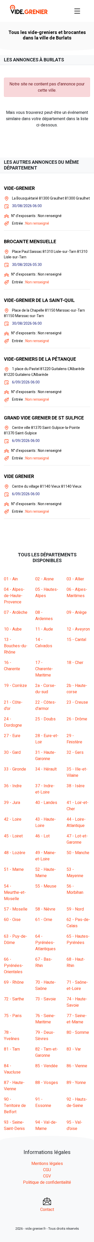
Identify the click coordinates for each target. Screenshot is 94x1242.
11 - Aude (44, 629)
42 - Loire (12, 819)
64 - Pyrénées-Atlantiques (45, 942)
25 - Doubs (45, 719)
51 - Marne (14, 869)
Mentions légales (47, 1164)
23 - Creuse (77, 702)
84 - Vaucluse (12, 1069)
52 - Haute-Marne (45, 872)
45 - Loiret (13, 836)
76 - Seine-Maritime (45, 1019)
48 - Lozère (14, 853)
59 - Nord (75, 909)
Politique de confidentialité (47, 1182)
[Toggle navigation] (77, 11)
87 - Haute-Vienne (14, 1086)
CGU (47, 1170)
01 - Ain (11, 579)
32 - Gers (75, 752)
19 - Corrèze (15, 686)
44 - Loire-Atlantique (76, 822)
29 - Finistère (74, 739)
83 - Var (74, 1049)
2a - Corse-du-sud (45, 689)
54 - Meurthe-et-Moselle (15, 892)
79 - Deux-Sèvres (45, 1035)
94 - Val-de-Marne (46, 1125)
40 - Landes (46, 803)
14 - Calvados (43, 643)
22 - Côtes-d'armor (45, 705)
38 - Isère (76, 786)
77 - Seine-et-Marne (77, 1019)
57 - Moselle (15, 909)
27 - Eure (12, 736)
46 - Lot (42, 836)
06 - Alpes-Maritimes (77, 592)
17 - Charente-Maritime (44, 669)
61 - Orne (43, 920)
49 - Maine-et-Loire (45, 856)
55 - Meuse (45, 886)
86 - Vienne (77, 1066)
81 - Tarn (12, 1049)
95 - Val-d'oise (74, 1125)
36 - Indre (13, 786)
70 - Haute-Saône (45, 985)
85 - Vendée (46, 1066)
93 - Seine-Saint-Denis (14, 1125)
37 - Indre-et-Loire (45, 789)
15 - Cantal (76, 640)
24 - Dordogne (13, 722)
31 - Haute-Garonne (45, 755)
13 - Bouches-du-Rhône (15, 646)
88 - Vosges (46, 1083)
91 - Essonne (43, 1102)
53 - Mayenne (75, 872)
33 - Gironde (15, 769)
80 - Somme (78, 1032)
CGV (47, 1176)
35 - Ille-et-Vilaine (77, 772)
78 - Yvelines (11, 1035)
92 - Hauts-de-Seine (77, 1102)
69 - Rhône (14, 982)
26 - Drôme (77, 719)
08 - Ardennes (44, 615)
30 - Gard (12, 752)
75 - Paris (13, 1016)
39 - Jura (12, 803)
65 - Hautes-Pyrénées (78, 939)
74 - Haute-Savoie (77, 1002)
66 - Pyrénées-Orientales (13, 965)
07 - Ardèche (15, 612)
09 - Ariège (77, 612)
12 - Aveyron (78, 629)
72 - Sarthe (14, 999)
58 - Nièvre (45, 909)
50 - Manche (78, 853)
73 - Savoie (45, 999)
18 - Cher (75, 663)
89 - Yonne (76, 1083)
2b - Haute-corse (77, 689)
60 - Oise (12, 920)
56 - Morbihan (75, 889)
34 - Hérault (46, 769)
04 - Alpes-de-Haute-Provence (14, 595)
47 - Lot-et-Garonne (77, 839)
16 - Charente (12, 666)
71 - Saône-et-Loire (77, 985)
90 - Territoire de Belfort (15, 1105)
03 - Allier (75, 579)
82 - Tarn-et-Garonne (46, 1052)
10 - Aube (13, 629)
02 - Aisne (44, 579)
